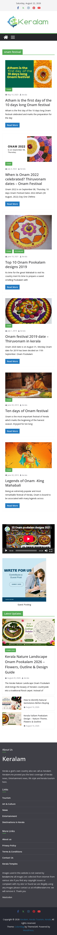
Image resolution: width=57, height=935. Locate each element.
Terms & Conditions (12, 851)
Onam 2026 (10, 650)
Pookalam (19, 251)
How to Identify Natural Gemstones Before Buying (36, 701)
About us (6, 839)
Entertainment (9, 816)
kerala (24, 94)
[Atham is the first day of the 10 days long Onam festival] (28, 74)
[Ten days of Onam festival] (28, 385)
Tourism (6, 797)
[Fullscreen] (50, 550)
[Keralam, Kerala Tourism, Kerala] (5, 37)
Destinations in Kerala (13, 822)
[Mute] (46, 550)
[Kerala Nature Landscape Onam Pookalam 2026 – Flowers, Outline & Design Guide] (28, 632)
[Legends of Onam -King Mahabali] (28, 455)
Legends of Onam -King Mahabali (24, 483)
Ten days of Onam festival (26, 410)
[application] (28, 538)
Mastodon (7, 897)
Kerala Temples (10, 863)
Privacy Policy (9, 845)
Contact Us (7, 857)
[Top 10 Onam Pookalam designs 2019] (28, 232)
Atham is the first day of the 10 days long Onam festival (28, 102)
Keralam (14, 759)
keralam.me (7, 876)
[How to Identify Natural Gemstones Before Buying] (11, 704)
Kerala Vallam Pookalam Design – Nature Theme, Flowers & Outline (36, 718)
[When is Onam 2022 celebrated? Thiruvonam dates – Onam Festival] (28, 149)
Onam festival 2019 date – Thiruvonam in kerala (27, 338)
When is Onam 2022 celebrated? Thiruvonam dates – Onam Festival (25, 179)
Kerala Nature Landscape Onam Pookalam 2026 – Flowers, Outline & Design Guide (26, 664)
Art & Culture (8, 804)
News (5, 810)
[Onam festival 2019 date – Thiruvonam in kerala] (28, 311)
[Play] (6, 550)
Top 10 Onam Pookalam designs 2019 (25, 264)
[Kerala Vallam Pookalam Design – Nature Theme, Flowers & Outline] (11, 720)
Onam (8, 90)
